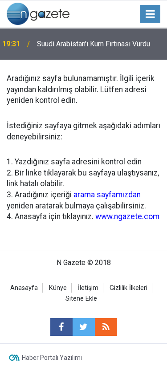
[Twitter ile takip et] (84, 327)
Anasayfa (24, 288)
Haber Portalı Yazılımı (52, 357)
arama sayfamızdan (107, 194)
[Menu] (151, 14)
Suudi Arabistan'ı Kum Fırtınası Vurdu (93, 44)
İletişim (88, 288)
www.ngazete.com (127, 216)
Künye (58, 288)
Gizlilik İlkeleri (128, 288)
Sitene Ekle (81, 298)
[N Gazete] (38, 13)
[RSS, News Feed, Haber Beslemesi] (106, 327)
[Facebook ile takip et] (61, 327)
